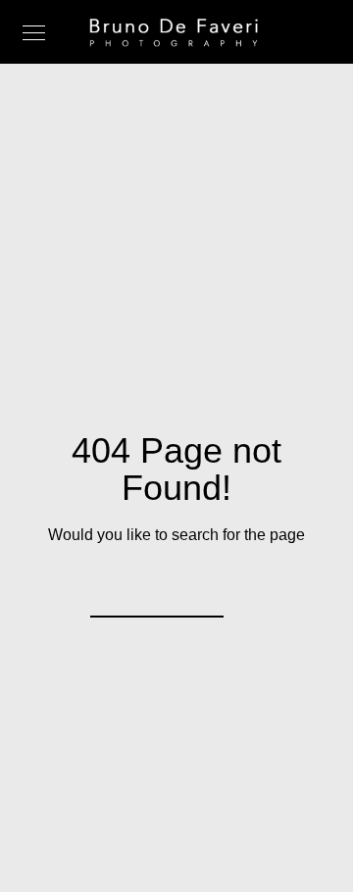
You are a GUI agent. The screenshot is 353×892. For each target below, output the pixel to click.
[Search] (196, 590)
